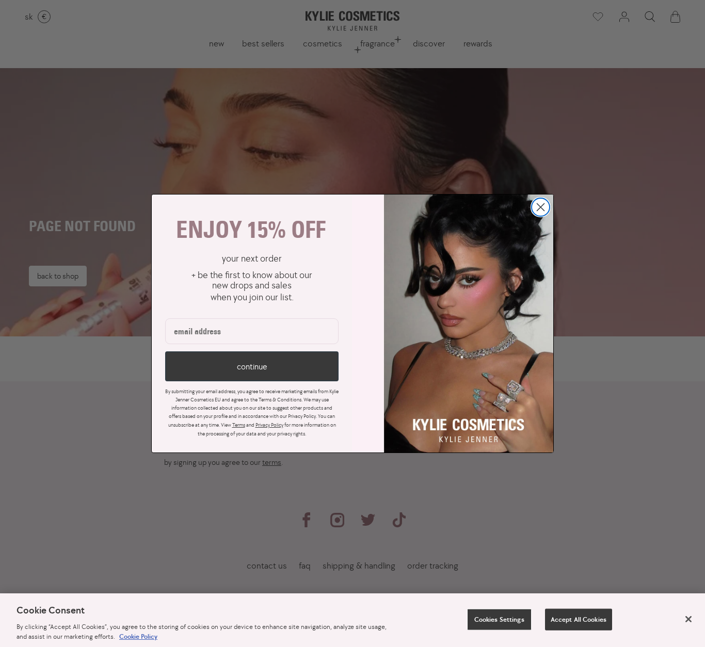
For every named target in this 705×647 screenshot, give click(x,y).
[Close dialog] (541, 207)
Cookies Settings (499, 619)
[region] (352, 620)
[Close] (688, 619)
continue (252, 366)
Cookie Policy (138, 636)
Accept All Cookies (578, 619)
